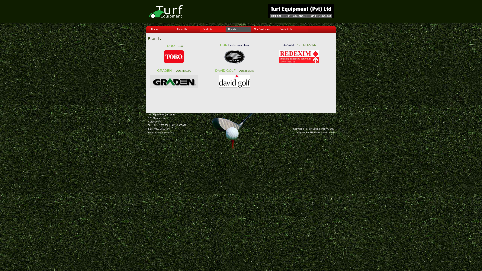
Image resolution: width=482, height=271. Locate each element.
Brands (231, 29)
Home (154, 29)
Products (206, 29)
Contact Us (285, 29)
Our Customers (261, 29)
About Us (181, 29)
